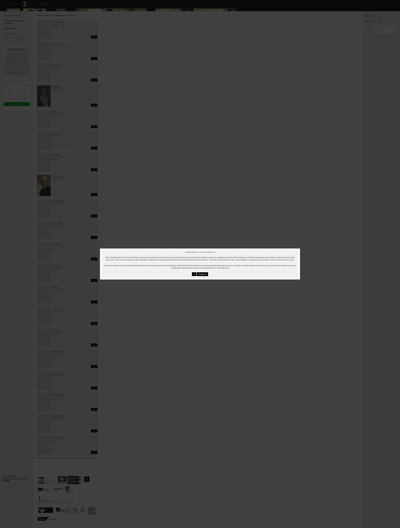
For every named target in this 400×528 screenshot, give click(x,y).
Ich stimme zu (202, 274)
